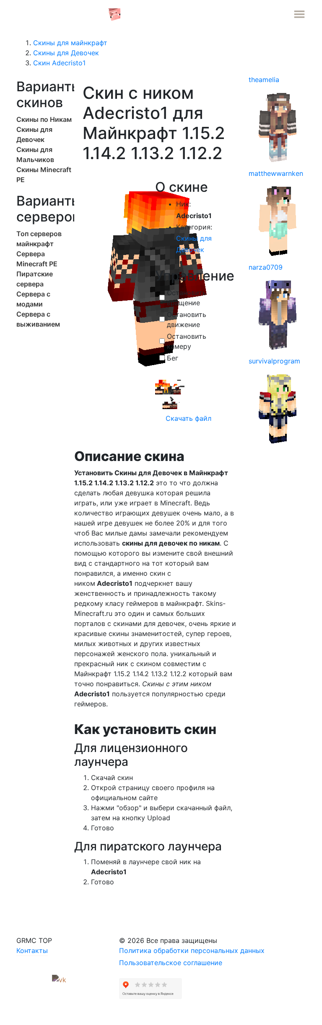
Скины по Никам (44, 119)
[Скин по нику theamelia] (278, 126)
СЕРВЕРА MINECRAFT (62, 14)
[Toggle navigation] (299, 14)
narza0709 (266, 267)
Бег (172, 358)
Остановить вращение (186, 297)
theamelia (264, 79)
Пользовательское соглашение (170, 962)
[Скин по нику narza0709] (278, 314)
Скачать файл (187, 418)
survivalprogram (274, 361)
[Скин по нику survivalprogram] (278, 408)
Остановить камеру (186, 341)
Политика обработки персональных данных (192, 950)
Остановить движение (186, 319)
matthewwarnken (276, 173)
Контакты (32, 950)
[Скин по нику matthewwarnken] (278, 220)
